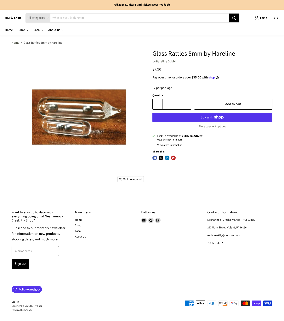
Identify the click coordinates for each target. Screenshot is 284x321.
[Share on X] (161, 158)
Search (15, 302)
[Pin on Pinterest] (173, 158)
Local (37, 30)
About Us (54, 30)
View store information (169, 145)
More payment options (212, 126)
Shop (22, 30)
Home (9, 30)
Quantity (157, 95)
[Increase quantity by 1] (186, 104)
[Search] (234, 18)
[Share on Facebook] (154, 158)
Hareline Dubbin (166, 61)
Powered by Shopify (22, 310)
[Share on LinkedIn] (167, 158)
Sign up (20, 263)
